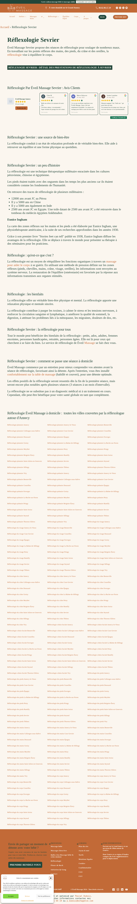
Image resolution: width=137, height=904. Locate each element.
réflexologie (14, 54)
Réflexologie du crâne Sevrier (58, 612)
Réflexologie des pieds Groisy (98, 691)
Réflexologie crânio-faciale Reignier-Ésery (62, 655)
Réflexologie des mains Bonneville (100, 728)
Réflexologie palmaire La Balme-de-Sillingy (103, 491)
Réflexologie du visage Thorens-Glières (61, 570)
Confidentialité (85, 868)
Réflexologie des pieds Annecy (99, 673)
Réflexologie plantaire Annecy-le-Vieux (61, 425)
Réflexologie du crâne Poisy (57, 600)
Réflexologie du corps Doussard (58, 788)
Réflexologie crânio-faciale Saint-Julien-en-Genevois (66, 661)
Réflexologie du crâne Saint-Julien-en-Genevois (24, 612)
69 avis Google (19, 104)
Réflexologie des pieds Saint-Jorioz (60, 709)
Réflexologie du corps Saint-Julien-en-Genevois (64, 812)
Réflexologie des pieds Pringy (58, 703)
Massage (89, 342)
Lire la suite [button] (44, 112)
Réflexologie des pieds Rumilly (18, 709)
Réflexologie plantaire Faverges (99, 437)
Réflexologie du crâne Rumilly (58, 606)
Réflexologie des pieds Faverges (59, 691)
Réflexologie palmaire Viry (57, 522)
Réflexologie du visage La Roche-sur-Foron (63, 546)
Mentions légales (86, 859)
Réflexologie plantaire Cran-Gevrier (60, 431)
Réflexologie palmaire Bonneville (19, 479)
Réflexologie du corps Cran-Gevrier (100, 782)
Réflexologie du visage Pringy (58, 552)
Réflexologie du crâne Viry (17, 625)
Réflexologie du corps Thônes (98, 818)
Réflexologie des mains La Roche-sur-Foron (103, 746)
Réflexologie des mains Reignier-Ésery (21, 758)
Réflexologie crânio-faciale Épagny (100, 637)
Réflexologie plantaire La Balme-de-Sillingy (63, 443)
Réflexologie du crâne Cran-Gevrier (60, 582)
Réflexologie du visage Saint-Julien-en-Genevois (105, 558)
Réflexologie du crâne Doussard (18, 588)
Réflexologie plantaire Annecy (18, 425)
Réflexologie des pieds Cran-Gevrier (20, 685)
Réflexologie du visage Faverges (59, 540)
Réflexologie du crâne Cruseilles (99, 582)
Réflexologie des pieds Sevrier (18, 715)
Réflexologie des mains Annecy (18, 728)
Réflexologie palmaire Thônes (98, 516)
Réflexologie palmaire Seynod (18, 516)
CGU (81, 872)
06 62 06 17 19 (105, 8)
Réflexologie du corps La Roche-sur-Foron (22, 800)
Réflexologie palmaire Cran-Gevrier (100, 479)
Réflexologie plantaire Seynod (98, 461)
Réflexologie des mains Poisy (57, 752)
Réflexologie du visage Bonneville (59, 528)
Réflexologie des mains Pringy (98, 752)
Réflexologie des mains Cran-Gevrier (60, 734)
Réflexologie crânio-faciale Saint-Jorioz (21, 661)
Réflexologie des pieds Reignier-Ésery (101, 703)
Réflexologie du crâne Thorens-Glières (101, 619)
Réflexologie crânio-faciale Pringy (19, 655)
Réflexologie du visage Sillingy (99, 564)
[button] (51, 878)
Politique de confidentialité (27, 900)
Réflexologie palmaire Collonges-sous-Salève (63, 479)
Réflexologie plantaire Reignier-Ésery (20, 455)
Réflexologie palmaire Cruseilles (19, 485)
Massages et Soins (36, 17)
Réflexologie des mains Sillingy (18, 770)
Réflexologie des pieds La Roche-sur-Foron (62, 697)
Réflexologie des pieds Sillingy (99, 715)
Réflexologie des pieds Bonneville (59, 679)
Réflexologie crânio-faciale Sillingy (60, 667)
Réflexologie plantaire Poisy (57, 449)
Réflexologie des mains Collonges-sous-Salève (24, 734)
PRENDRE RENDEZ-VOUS (25, 864)
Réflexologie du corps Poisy (98, 800)
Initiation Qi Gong (58, 870)
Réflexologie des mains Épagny (58, 740)
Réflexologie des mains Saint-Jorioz (100, 758)
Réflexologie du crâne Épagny (58, 588)
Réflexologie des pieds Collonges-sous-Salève (104, 679)
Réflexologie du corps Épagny (98, 788)
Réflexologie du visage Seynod (58, 564)
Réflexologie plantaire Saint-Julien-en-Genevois (24, 461)
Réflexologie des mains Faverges (99, 740)
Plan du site (83, 846)
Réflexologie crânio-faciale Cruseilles (20, 637)
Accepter (11, 896)
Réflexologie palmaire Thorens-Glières (21, 522)
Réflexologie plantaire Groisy (17, 443)
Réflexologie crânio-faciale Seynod (20, 667)
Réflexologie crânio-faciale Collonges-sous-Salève (65, 631)
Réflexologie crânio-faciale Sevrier (100, 661)
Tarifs (81, 855)
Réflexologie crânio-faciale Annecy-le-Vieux (104, 625)
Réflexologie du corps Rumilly (98, 806)
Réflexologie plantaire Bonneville (100, 425)
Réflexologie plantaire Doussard (18, 437)
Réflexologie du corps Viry (57, 824)
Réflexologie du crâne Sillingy (18, 619)
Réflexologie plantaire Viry (17, 473)
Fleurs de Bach (57, 865)
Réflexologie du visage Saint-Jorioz (60, 558)
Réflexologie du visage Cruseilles (59, 534)
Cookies (82, 863)
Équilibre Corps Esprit (70, 17)
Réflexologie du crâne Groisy (17, 594)
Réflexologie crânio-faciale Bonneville (21, 631)
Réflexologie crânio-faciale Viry (59, 673)
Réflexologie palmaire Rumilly (99, 504)
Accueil (12, 16)
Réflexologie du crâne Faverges (99, 588)
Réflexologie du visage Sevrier (18, 564)
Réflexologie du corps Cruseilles (19, 788)
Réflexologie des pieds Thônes (18, 721)
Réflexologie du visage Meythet (99, 546)
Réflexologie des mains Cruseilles (100, 734)
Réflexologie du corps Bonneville (19, 782)
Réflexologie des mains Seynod (99, 764)
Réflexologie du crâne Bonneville (100, 576)
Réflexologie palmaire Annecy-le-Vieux (102, 473)
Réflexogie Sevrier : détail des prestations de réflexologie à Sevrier (59, 67)
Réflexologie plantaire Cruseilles (99, 431)
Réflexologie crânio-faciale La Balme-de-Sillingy (105, 643)
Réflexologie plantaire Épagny (58, 437)
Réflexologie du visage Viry (98, 570)
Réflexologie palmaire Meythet (58, 498)
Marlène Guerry (112, 95)
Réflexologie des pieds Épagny (18, 691)
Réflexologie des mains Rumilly (58, 758)
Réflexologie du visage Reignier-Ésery (101, 552)
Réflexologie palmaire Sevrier (98, 510)
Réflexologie (52, 16)
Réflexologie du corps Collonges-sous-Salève (63, 782)
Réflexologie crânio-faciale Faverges (20, 643)
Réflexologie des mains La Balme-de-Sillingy (63, 746)
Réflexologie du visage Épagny (18, 540)
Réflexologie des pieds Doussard (99, 685)
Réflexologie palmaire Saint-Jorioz (19, 510)
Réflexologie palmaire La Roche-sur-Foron (22, 498)
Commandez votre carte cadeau (86, 2)
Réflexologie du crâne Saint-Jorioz (100, 606)
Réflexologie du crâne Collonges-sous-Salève (23, 582)
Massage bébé (56, 846)
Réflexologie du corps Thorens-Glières (21, 824)
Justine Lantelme (82, 95)
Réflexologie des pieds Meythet (99, 697)
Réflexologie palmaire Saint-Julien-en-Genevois (64, 510)
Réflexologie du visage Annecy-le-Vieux (21, 528)
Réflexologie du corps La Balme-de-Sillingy (103, 794)
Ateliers (21, 16)
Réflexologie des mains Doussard (19, 740)
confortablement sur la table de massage (31, 374)
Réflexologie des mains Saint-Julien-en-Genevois (25, 764)
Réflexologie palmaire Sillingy (58, 516)
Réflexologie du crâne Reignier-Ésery (20, 606)
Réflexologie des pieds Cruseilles (59, 685)
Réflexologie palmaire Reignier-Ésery (60, 504)
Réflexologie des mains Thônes (58, 770)
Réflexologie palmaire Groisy (57, 491)
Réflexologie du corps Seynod (18, 818)
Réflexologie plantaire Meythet (18, 449)
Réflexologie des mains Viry (17, 776)
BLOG (102, 17)
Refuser (27, 896)
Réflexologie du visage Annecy (99, 522)
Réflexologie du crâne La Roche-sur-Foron (103, 594)
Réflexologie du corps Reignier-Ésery (60, 806)
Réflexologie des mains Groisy (18, 746)
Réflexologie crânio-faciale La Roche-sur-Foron (24, 649)
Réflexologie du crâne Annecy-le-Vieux (61, 576)
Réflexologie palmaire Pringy (17, 504)
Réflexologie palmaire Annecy (58, 473)
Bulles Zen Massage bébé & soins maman (62, 856)
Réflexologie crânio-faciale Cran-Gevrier (102, 631)
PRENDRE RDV (120, 17)
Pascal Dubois (83, 896)
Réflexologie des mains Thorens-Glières (102, 770)
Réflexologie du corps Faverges (18, 794)
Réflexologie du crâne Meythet (18, 600)
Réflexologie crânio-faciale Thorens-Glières (23, 673)
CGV (81, 876)
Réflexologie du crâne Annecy (18, 576)
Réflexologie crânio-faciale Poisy (99, 649)
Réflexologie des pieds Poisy (17, 703)
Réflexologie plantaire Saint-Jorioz (100, 455)
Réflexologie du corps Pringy (17, 806)
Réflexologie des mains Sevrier (58, 764)
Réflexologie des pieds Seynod (58, 715)
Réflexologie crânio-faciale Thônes (100, 667)
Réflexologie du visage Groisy (98, 540)
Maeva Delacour (52, 95)
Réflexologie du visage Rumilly (18, 558)
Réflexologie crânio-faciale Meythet (60, 649)
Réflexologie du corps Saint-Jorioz (19, 812)
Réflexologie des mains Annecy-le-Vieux (62, 728)
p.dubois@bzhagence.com (80, 901)
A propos (86, 17)
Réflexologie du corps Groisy (57, 794)
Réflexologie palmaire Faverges (18, 491)
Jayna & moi (84, 851)
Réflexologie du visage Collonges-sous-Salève (104, 528)
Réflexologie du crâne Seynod (98, 612)
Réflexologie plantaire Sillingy (18, 467)
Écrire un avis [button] (21, 108)
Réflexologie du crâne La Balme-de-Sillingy (63, 594)
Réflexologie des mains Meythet (18, 752)
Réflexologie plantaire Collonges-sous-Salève (23, 431)
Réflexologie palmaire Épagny (98, 485)
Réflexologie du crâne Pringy (98, 600)
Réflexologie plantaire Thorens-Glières (101, 467)
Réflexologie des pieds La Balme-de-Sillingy (23, 697)
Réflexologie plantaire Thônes (58, 467)
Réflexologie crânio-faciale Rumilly (100, 655)
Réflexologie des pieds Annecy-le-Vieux (21, 679)
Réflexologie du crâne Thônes (58, 619)
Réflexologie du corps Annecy (58, 776)
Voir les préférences (44, 896)
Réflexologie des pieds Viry (97, 721)
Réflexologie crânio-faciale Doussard (60, 637)
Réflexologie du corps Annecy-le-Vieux (102, 776)
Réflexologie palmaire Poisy (98, 498)
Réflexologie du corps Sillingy (58, 818)
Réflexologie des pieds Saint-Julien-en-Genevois (105, 709)
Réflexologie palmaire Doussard (58, 485)
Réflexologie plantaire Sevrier (58, 461)
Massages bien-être (59, 851)
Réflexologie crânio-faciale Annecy (60, 625)
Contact (54, 874)
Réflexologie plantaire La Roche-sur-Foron (103, 443)
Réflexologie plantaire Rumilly (58, 455)
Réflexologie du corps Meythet (58, 800)
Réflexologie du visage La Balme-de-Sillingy (23, 546)
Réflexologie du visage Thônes (18, 570)
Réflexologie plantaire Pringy (98, 449)
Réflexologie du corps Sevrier (98, 812)
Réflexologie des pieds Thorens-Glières (61, 721)
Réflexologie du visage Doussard (99, 534)
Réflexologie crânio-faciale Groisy (59, 643)
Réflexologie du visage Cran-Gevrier (20, 534)
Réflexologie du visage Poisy (17, 552)
